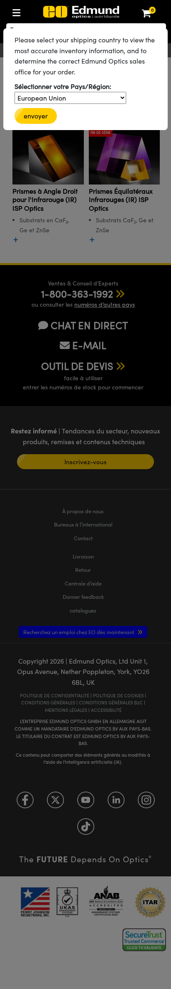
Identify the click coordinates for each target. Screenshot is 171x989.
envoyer (36, 115)
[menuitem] (44, 11)
